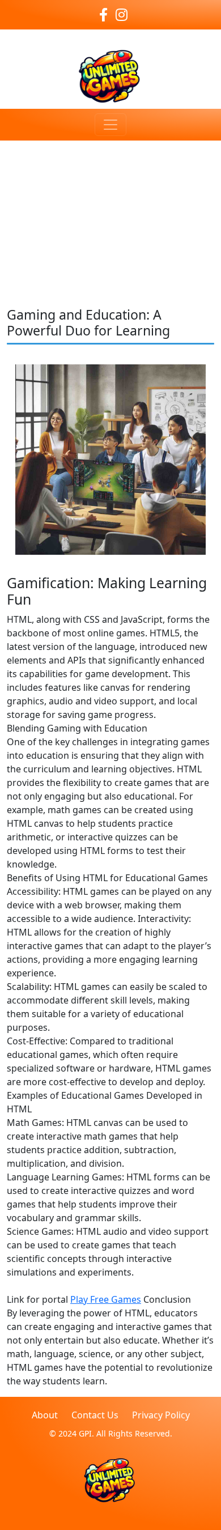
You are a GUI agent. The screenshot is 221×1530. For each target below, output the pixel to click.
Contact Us (94, 1415)
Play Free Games (105, 1299)
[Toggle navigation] (110, 124)
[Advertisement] (110, 209)
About (45, 1415)
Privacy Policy (161, 1415)
